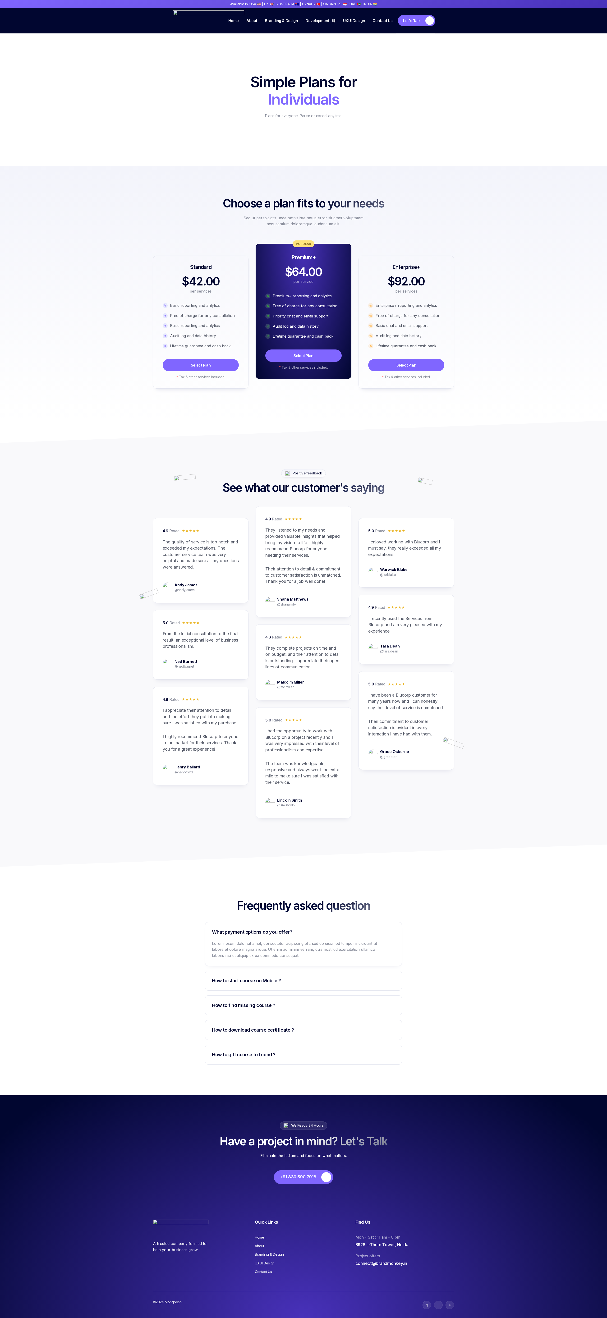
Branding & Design (281, 20)
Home (233, 20)
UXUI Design (354, 20)
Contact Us (382, 20)
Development (317, 20)
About (251, 20)
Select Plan (201, 365)
